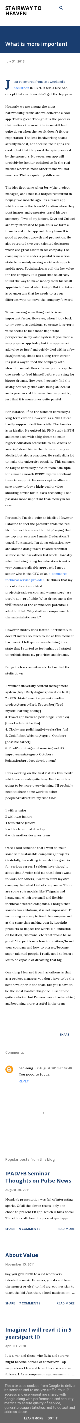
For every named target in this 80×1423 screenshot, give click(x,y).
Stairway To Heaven (23, 10)
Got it (53, 1418)
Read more (66, 1229)
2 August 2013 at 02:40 (54, 1068)
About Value (21, 1255)
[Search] (61, 8)
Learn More (33, 1418)
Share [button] (64, 1034)
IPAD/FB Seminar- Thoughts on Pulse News (38, 1177)
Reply (24, 1081)
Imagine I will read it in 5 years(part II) (38, 1333)
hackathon (21, 88)
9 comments (29, 1229)
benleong (26, 1068)
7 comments (29, 1303)
